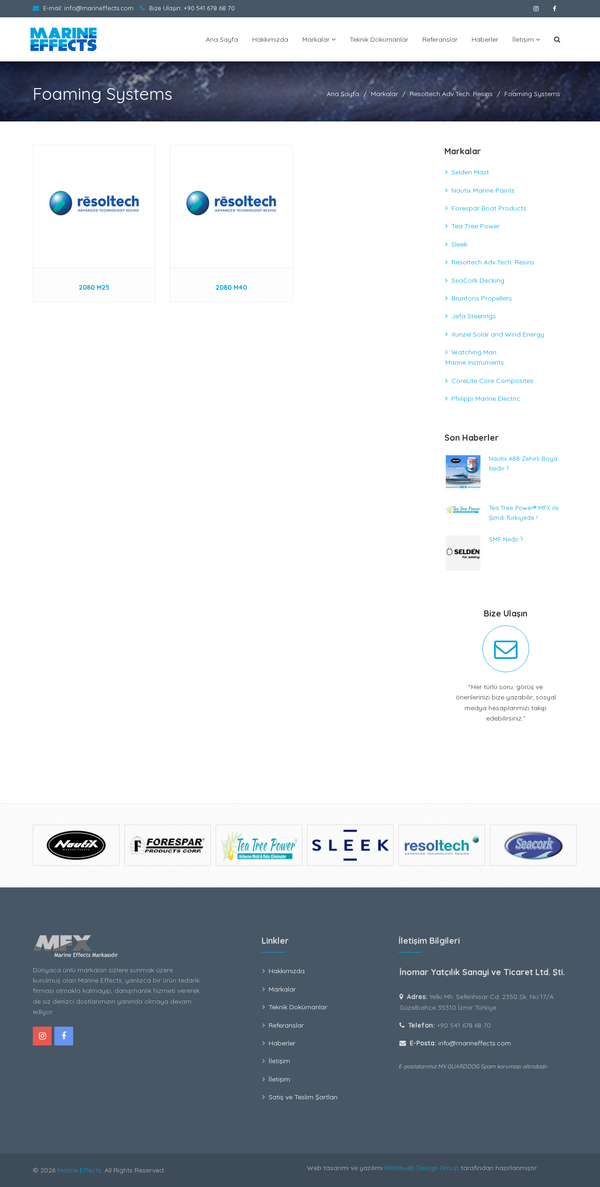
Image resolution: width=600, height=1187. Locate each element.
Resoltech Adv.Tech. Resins (451, 94)
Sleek (459, 244)
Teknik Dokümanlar (379, 39)
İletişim (524, 39)
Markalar (316, 39)
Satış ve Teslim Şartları (303, 1097)
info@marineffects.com (99, 8)
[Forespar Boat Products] (76, 845)
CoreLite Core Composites (492, 380)
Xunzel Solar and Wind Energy (497, 334)
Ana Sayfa (222, 39)
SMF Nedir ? (506, 539)
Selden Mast (470, 172)
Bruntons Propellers (481, 298)
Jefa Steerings (473, 316)
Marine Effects (79, 1170)
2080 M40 (231, 287)
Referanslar (440, 39)
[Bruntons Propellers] (533, 845)
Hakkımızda (270, 39)
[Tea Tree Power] (167, 845)
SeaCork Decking (477, 280)
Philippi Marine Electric (485, 398)
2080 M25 (94, 287)
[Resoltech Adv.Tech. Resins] (350, 845)
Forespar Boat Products (488, 208)
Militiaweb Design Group (421, 1168)
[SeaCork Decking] (441, 845)
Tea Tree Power (475, 226)
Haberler (485, 39)
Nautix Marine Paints (483, 190)
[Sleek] (259, 845)
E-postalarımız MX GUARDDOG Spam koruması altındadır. (473, 1066)
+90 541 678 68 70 (209, 8)
